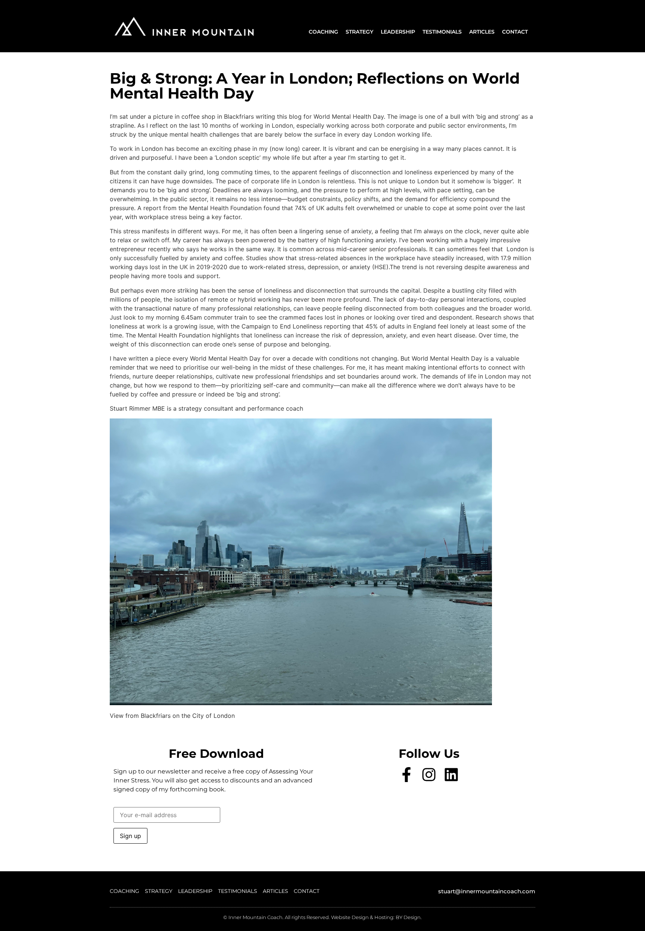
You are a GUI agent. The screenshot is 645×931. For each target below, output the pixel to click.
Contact (515, 31)
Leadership (398, 31)
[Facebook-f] (406, 774)
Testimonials (442, 31)
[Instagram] (428, 774)
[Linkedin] (451, 774)
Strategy (359, 31)
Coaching (323, 31)
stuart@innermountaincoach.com (486, 891)
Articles (482, 31)
